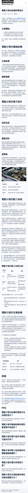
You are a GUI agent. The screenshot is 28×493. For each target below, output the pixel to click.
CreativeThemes (5, 491)
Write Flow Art (7, 4)
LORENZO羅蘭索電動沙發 (18, 18)
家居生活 (15, 13)
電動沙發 (19, 50)
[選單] (25, 2)
